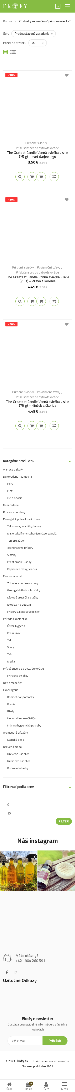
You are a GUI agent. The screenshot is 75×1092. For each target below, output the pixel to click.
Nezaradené (11, 505)
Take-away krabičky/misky (24, 526)
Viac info (32, 176)
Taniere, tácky (16, 540)
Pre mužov (13, 633)
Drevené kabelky (18, 754)
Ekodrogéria (10, 690)
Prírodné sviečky (36, 143)
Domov (7, 21)
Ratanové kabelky (18, 761)
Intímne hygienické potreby (24, 725)
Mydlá (11, 661)
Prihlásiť (55, 1041)
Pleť (9, 491)
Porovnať (41, 176)
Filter (64, 821)
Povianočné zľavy (48, 267)
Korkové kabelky (17, 768)
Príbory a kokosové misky (23, 611)
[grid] (5, 52)
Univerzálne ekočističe (21, 718)
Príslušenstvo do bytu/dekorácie (37, 148)
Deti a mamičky (12, 682)
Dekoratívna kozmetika (17, 476)
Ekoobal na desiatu (19, 604)
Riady (10, 711)
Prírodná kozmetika (15, 618)
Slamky (11, 555)
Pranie (11, 704)
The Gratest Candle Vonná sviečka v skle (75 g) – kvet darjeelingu (37, 154)
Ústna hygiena (16, 626)
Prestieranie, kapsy (19, 562)
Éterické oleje (15, 739)
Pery (10, 483)
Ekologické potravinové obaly (21, 519)
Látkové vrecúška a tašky (22, 597)
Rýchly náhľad (20, 176)
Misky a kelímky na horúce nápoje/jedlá (31, 533)
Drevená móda (12, 746)
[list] (13, 52)
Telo (9, 640)
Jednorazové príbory (20, 547)
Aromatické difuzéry (15, 732)
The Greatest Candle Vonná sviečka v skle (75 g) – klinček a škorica (37, 403)
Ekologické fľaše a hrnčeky (23, 590)
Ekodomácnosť (12, 576)
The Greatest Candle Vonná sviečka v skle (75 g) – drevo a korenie (37, 279)
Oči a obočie (14, 498)
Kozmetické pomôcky (20, 697)
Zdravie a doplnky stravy (22, 583)
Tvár (9, 654)
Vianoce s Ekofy (13, 469)
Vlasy (10, 647)
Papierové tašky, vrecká (22, 569)
